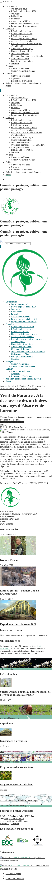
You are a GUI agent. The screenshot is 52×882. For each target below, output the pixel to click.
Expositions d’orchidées (21, 81)
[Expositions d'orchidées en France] (6, 735)
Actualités (6, 386)
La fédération (11, 6)
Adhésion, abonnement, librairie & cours (23, 83)
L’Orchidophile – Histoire (22, 31)
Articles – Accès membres (22, 41)
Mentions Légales (13, 873)
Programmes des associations (23, 26)
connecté (18, 635)
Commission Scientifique (22, 48)
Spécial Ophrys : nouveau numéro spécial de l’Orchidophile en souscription (25, 693)
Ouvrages (15, 14)
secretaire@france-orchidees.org (14, 821)
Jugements (15, 78)
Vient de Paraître (16, 422)
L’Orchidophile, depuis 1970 (23, 11)
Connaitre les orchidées (21, 51)
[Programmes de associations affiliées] (6, 779)
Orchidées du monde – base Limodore (28, 56)
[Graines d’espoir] (18, 554)
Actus (8, 86)
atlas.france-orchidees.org (15, 757)
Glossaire (15, 63)
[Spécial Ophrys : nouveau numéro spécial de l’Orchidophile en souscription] (6, 686)
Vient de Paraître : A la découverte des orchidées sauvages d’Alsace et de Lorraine (22, 387)
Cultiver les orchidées (20, 76)
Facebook (4, 823)
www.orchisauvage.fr (25, 712)
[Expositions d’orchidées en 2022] (18, 619)
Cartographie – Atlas (20, 58)
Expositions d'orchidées (13, 740)
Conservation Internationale (23, 71)
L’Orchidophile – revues (21, 33)
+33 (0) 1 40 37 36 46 (14, 818)
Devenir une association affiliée (25, 23)
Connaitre (10, 28)
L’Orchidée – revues (20, 36)
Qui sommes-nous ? (19, 9)
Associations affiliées (20, 21)
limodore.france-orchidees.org (19, 800)
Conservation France (20, 68)
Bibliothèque (16, 16)
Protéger (9, 66)
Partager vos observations (22, 61)
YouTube (15, 823)
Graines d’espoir (9, 560)
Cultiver (9, 73)
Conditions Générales (15, 878)
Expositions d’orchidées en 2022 (18, 624)
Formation (15, 19)
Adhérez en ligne (24, 664)
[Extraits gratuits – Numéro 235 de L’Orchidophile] (18, 585)
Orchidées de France (20, 53)
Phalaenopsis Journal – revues (24, 38)
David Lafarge (20, 427)
